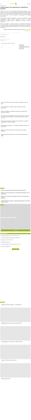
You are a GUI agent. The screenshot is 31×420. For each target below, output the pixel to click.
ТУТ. (5, 27)
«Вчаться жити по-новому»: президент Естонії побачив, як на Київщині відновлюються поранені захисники (14, 121)
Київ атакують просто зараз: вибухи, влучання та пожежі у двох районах (15, 197)
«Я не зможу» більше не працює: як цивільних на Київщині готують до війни (14, 103)
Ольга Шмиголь (4, 36)
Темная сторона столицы (9, 217)
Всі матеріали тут (15, 230)
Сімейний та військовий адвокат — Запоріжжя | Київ (11, 304)
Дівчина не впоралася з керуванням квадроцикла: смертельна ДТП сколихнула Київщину (14, 112)
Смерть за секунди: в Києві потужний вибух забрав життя (13, 190)
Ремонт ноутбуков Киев (5, 378)
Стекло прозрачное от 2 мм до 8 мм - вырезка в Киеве (11, 341)
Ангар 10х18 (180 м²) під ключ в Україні (9, 360)
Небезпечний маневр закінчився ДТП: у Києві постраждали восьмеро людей (14, 135)
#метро (1, 34)
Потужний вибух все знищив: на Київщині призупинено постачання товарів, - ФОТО (15, 201)
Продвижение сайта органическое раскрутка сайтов (11, 323)
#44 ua (8, 34)
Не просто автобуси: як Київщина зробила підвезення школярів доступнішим (13, 107)
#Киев (6, 34)
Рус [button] (28, 3)
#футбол (4, 34)
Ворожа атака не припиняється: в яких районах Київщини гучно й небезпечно (15, 193)
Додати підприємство (15, 249)
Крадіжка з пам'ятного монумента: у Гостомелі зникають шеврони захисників (14, 130)
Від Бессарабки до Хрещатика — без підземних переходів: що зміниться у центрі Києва (15, 126)
